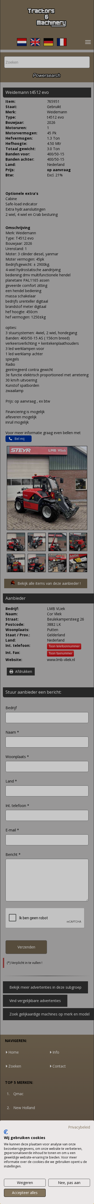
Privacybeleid (79, 1127)
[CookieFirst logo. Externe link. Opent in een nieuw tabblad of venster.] (6, 1132)
